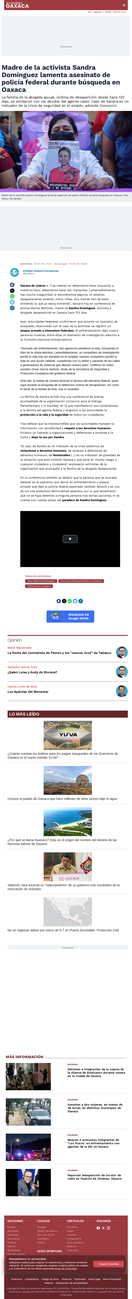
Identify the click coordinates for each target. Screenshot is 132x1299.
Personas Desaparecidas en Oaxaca (81, 581)
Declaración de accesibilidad (72, 1283)
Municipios (13, 1238)
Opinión (15, 640)
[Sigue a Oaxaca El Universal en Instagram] (109, 1228)
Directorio (16, 1279)
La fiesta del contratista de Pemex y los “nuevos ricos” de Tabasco (59, 653)
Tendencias (13, 1250)
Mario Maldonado (20, 647)
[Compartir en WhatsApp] (12, 296)
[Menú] (124, 5)
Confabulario (74, 1238)
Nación (11, 1246)
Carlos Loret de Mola (22, 686)
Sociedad (26, 263)
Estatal (11, 1227)
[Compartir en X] (12, 290)
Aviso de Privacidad (66, 1268)
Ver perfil (29, 273)
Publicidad (80, 1279)
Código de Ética (50, 1279)
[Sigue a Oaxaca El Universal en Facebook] (99, 1228)
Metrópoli (12, 1231)
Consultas (72, 1250)
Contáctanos (32, 1279)
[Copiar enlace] (12, 308)
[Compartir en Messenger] (12, 302)
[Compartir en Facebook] (12, 285)
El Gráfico (72, 1227)
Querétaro (43, 1238)
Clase (70, 1231)
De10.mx (71, 1246)
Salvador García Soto (22, 667)
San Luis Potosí (46, 1234)
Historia (49, 1283)
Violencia (66, 1279)
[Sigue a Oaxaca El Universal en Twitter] (104, 1228)
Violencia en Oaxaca (39, 586)
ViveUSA (71, 1234)
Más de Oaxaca (16, 1254)
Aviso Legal (94, 1279)
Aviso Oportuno (75, 1242)
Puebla (41, 1242)
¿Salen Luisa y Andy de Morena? (32, 672)
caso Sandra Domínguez (41, 581)
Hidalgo (41, 1227)
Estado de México (47, 1231)
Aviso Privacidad (112, 1279)
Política (11, 1242)
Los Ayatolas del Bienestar (28, 692)
